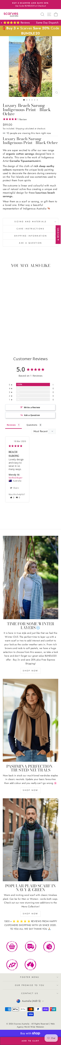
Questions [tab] (32, 424)
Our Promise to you (29, 985)
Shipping (20, 128)
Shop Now (30, 790)
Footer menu (29, 977)
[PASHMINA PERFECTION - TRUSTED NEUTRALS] (30, 720)
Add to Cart (23, 338)
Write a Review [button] (32, 407)
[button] (12, 497)
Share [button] (16, 488)
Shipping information (30, 235)
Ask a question (30, 242)
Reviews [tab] (11, 424)
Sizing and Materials (30, 221)
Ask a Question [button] (32, 415)
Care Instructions (30, 228)
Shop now (30, 670)
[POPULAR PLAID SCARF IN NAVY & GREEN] (30, 839)
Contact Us (29, 993)
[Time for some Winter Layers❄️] (30, 577)
